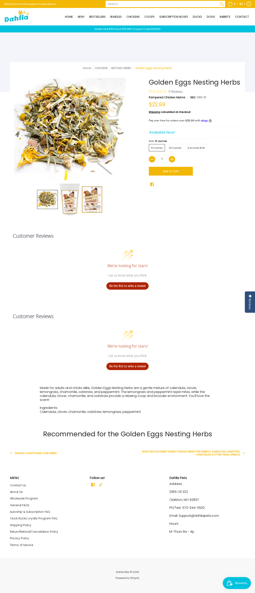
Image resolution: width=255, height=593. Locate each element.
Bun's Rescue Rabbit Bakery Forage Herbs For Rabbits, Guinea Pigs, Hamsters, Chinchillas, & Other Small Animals (191, 453)
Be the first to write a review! (127, 286)
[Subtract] (152, 159)
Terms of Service (21, 545)
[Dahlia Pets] (17, 16)
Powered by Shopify (127, 578)
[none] (47, 199)
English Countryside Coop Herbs (36, 453)
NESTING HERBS (121, 68)
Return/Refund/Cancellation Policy (34, 532)
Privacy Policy (19, 538)
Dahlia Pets (122, 572)
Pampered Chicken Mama (167, 97)
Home (87, 68)
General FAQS (19, 505)
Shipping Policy (20, 525)
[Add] (172, 159)
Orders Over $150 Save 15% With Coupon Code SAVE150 (127, 29)
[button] (235, 4)
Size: (158, 141)
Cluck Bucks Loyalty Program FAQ (33, 518)
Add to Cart (171, 171)
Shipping (154, 112)
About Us (16, 492)
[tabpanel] (127, 401)
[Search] (221, 4)
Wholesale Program (24, 498)
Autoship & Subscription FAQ (30, 512)
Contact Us (18, 485)
